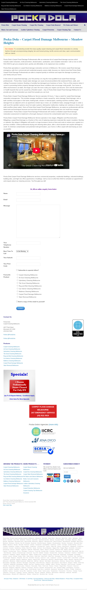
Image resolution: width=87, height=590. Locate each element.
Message (7, 206)
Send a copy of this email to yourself (31, 301)
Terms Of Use (37, 580)
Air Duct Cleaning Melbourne (28, 2)
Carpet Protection (48, 30)
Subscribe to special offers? (28, 270)
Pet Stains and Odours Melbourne (33, 476)
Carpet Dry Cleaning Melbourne (32, 472)
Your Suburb (8, 257)
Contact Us (77, 30)
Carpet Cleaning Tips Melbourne (32, 490)
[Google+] (71, 481)
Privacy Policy (69, 578)
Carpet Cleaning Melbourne (9, 2)
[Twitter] (65, 481)
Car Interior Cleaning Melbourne (32, 5)
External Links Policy (49, 578)
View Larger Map (7, 505)
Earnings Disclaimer (39, 578)
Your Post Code (7, 265)
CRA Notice (22, 578)
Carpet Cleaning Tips (64, 30)
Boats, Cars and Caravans (9, 30)
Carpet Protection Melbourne (31, 488)
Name (6, 193)
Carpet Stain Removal (53, 25)
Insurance (26, 493)
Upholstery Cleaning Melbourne (48, 2)
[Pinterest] (78, 481)
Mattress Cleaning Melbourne (53, 5)
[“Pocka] (19, 400)
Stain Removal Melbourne (8, 9)
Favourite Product (7, 276)
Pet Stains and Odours (70, 25)
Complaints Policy (78, 578)
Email (5, 199)
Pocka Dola (5, 25)
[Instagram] (75, 481)
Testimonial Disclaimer (47, 580)
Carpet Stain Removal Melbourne (33, 474)
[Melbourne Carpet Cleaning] (43, 22)
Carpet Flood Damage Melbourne (74, 5)
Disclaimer (15, 578)
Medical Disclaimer (60, 578)
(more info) (53, 424)
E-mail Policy (29, 578)
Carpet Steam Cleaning (19, 25)
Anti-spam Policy (8, 578)
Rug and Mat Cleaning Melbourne (11, 5)
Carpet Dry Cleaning (36, 25)
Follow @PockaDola (9, 334)
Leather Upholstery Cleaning (30, 30)
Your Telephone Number (7, 245)
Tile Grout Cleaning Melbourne (69, 2)
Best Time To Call (8, 252)
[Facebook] (68, 481)
